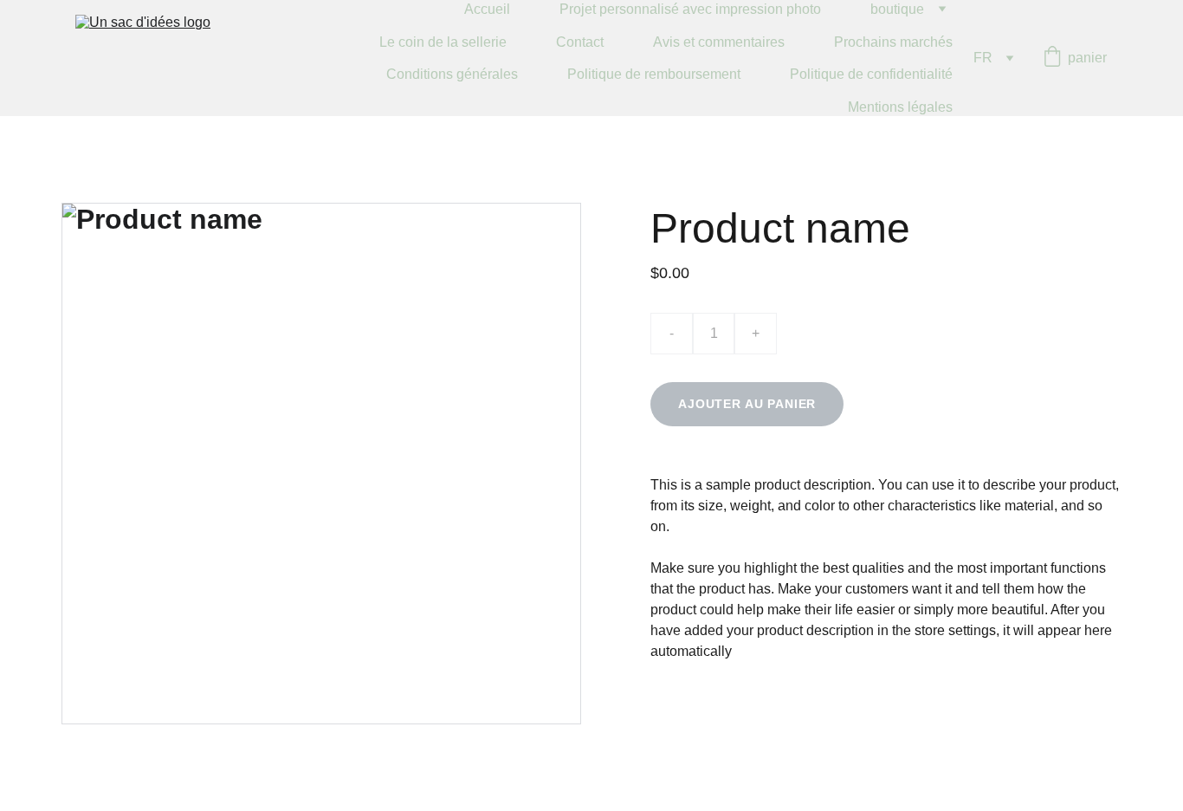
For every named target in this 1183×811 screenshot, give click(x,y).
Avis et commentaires (719, 42)
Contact (580, 42)
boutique (897, 9)
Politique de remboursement (653, 74)
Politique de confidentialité (871, 74)
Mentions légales (900, 107)
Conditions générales (452, 74)
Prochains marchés (893, 42)
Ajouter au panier (747, 404)
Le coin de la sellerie (443, 42)
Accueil (487, 9)
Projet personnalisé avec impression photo (690, 9)
